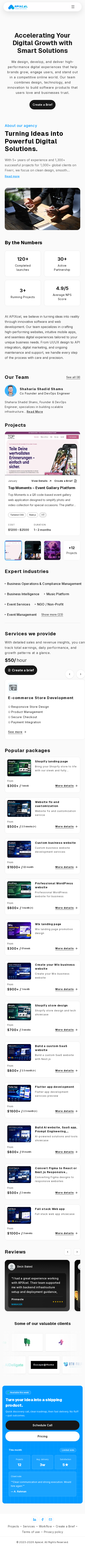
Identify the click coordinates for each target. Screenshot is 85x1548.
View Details (39, 480)
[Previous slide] (69, 674)
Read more (12, 176)
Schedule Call (42, 1425)
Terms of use (31, 1532)
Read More (35, 411)
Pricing (42, 1436)
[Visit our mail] (50, 1519)
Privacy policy (53, 1532)
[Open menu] (73, 7)
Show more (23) (52, 614)
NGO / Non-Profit (50, 604)
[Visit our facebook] (42, 1519)
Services (29, 1526)
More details (64, 785)
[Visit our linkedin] (34, 1519)
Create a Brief (42, 104)
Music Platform (57, 594)
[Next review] (77, 1252)
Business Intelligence (23, 594)
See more (15, 732)
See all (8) (73, 377)
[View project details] (42, 456)
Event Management (22, 615)
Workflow (45, 1526)
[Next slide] (80, 674)
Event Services (18, 604)
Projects (13, 1526)
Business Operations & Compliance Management (44, 584)
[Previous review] (67, 1252)
